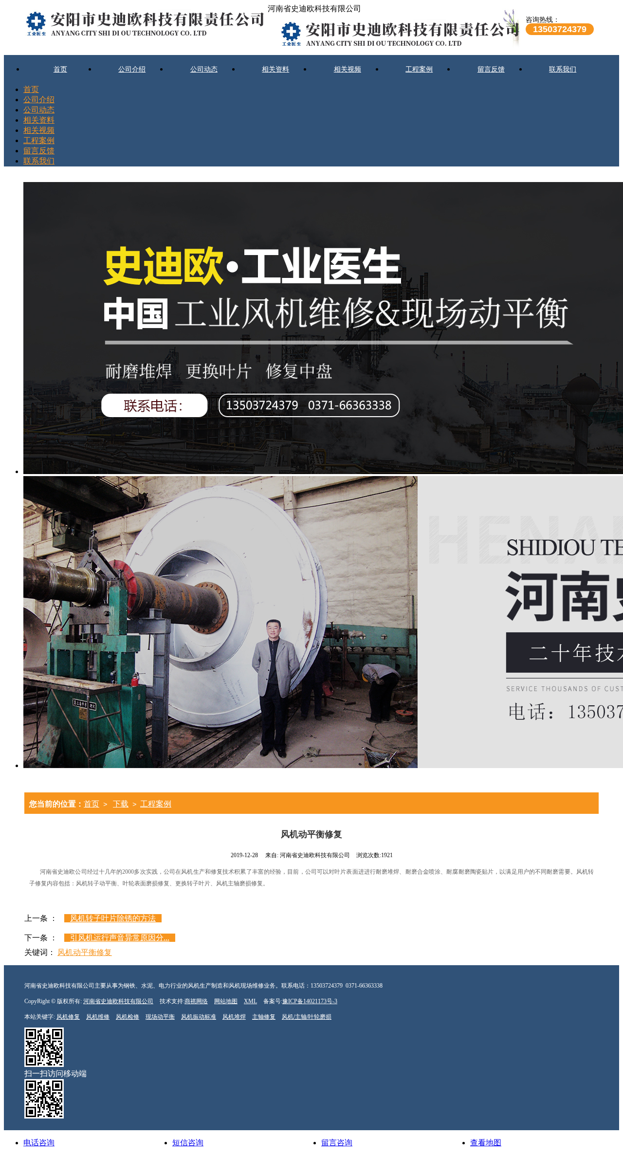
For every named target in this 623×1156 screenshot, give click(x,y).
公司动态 (204, 69)
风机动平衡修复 (84, 952)
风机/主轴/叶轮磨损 (306, 1016)
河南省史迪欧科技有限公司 (118, 1001)
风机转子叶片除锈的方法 (113, 918)
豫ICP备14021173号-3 (309, 1001)
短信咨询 (187, 1142)
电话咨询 (39, 1142)
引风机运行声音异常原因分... (119, 938)
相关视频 (347, 69)
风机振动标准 (198, 1016)
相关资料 (275, 69)
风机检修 (127, 1016)
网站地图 (226, 1001)
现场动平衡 (160, 1016)
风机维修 (98, 1016)
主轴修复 (263, 1016)
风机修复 (68, 1016)
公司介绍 (132, 69)
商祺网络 (196, 1001)
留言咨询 (336, 1142)
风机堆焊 (234, 1016)
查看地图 (485, 1142)
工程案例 (419, 69)
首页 (60, 69)
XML (250, 1001)
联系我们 (562, 69)
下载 (120, 804)
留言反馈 (491, 69)
